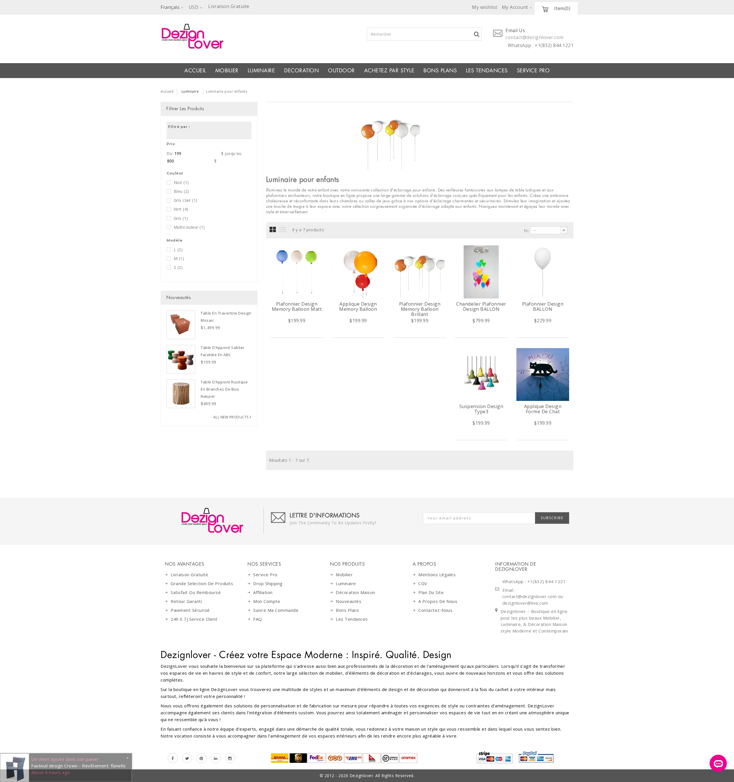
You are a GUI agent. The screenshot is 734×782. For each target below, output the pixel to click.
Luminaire (261, 70)
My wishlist (484, 7)
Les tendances (487, 70)
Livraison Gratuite (189, 574)
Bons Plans (440, 70)
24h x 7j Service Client (194, 619)
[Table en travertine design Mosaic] (181, 325)
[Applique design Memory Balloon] (358, 271)
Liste (282, 229)
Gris (181, 218)
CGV (422, 583)
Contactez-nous (435, 610)
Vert (181, 209)
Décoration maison (355, 592)
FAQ (257, 619)
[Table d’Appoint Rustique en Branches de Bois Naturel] (181, 393)
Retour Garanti (186, 601)
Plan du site (431, 592)
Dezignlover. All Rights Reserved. (382, 775)
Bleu (181, 191)
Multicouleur (189, 227)
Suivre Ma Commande (275, 610)
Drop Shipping (268, 583)
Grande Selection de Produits (202, 583)
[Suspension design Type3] (481, 374)
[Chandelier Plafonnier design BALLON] (481, 271)
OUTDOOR (341, 70)
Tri (526, 230)
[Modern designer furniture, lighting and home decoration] (244, 36)
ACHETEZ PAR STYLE (389, 70)
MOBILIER (227, 70)
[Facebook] (173, 758)
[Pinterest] (201, 758)
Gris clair (186, 200)
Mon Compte (266, 601)
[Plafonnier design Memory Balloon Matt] (296, 271)
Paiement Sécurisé (190, 610)
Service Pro (533, 70)
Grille (273, 229)
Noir (181, 182)
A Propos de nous (437, 601)
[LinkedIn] (216, 758)
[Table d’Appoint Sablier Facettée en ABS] (181, 359)
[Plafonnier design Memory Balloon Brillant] (419, 271)
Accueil (195, 70)
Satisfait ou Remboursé (196, 592)
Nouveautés (178, 297)
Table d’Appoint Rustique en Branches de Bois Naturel (224, 389)
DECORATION (301, 70)
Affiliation (263, 592)
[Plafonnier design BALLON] (542, 271)
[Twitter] (187, 758)
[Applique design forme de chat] (542, 374)
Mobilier (344, 574)
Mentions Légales (437, 574)
